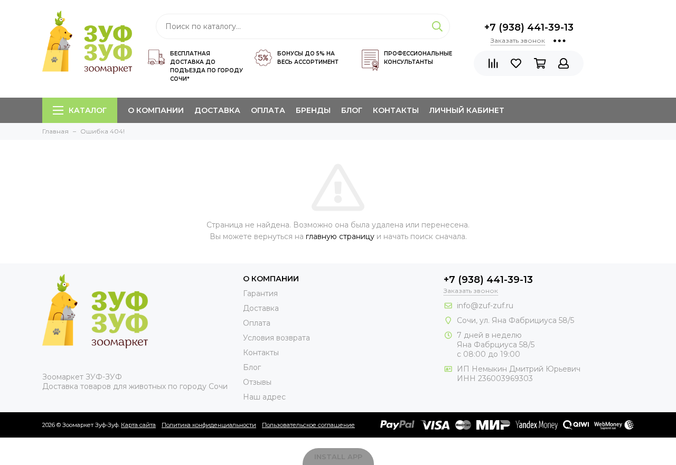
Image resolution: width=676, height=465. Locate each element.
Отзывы (257, 382)
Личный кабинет (466, 110)
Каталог (88, 110)
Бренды (313, 110)
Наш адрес (264, 397)
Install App (338, 456)
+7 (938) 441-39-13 (529, 27)
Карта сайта (138, 425)
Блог (351, 110)
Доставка (217, 110)
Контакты (396, 110)
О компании (156, 110)
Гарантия (260, 293)
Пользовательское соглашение (308, 425)
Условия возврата (276, 338)
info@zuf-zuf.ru (485, 305)
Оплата (268, 110)
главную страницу (340, 236)
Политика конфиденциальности (209, 425)
